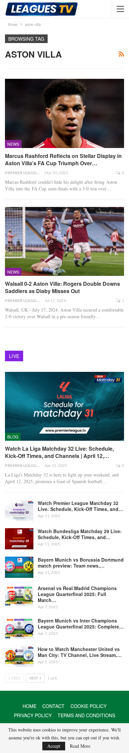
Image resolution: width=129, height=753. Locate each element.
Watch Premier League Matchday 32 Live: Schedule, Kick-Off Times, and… (80, 506)
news (13, 144)
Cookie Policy (88, 706)
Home (29, 706)
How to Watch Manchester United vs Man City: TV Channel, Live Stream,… (80, 652)
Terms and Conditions (86, 715)
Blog (12, 436)
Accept (53, 746)
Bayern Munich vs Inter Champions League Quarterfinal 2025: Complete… (81, 623)
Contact (53, 706)
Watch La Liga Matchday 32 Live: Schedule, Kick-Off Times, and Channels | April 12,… (59, 452)
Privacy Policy (33, 715)
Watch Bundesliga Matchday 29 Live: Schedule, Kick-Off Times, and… (80, 534)
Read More (80, 746)
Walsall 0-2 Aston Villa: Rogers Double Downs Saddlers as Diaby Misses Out (62, 287)
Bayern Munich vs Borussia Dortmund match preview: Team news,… (81, 562)
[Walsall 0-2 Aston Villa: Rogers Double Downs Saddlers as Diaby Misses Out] (64, 241)
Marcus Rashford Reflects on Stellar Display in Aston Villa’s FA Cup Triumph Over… (63, 159)
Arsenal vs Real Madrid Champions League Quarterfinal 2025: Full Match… (77, 594)
